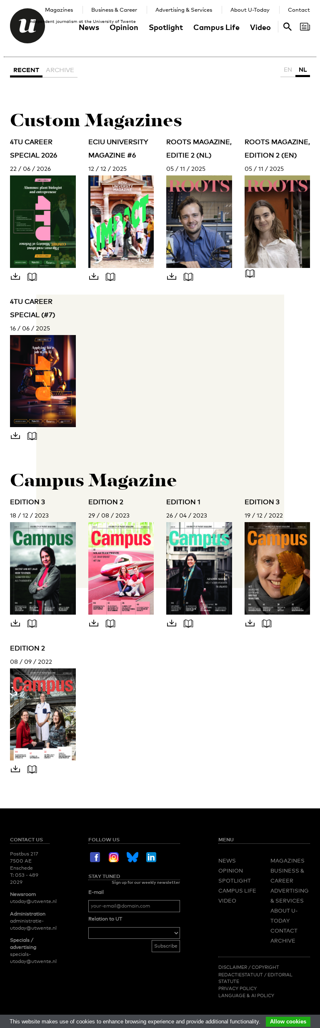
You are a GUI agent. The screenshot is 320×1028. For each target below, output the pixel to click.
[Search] (305, 27)
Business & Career (114, 9)
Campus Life (216, 27)
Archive (60, 69)
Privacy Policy (237, 988)
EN (288, 69)
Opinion (124, 27)
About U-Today (250, 9)
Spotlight (166, 27)
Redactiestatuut (241, 975)
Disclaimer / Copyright (248, 967)
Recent (26, 69)
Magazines (59, 9)
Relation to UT (105, 919)
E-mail (96, 892)
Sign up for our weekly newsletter (146, 882)
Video (260, 27)
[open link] (34, 279)
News (89, 27)
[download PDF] (18, 279)
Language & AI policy (246, 995)
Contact (299, 9)
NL (303, 69)
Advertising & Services (183, 9)
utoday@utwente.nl (33, 901)
